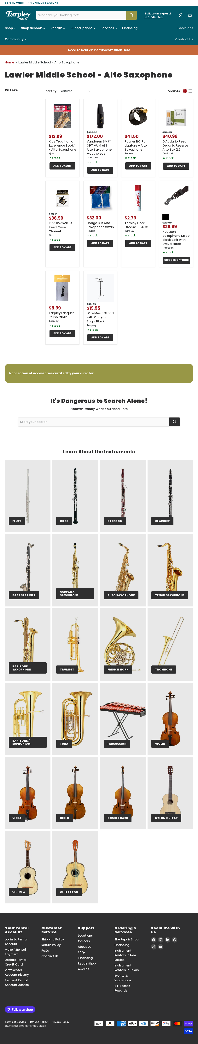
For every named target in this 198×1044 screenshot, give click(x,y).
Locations (185, 28)
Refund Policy (39, 1022)
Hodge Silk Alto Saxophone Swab (100, 225)
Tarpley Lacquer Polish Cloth (61, 315)
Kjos (51, 153)
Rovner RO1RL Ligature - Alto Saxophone (136, 145)
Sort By (50, 91)
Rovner (129, 153)
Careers (84, 941)
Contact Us (184, 39)
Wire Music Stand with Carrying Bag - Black (100, 317)
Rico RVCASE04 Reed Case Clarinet (61, 227)
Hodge (91, 231)
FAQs (45, 951)
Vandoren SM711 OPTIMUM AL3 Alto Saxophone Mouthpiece (99, 147)
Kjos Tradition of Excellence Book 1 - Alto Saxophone (62, 145)
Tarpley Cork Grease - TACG (136, 225)
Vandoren (93, 157)
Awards (83, 969)
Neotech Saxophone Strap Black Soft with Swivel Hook (176, 237)
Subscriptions (82, 28)
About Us (84, 947)
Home (9, 62)
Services (108, 28)
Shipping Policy (52, 939)
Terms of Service (15, 1022)
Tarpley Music (14, 3)
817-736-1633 (153, 17)
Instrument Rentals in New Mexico (125, 955)
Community (14, 39)
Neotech (167, 248)
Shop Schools (32, 28)
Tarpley (129, 231)
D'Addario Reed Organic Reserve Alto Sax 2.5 (175, 145)
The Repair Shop (126, 939)
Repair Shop (87, 963)
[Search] (131, 15)
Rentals (57, 28)
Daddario (168, 153)
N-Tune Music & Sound (42, 3)
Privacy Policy (60, 1022)
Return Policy (51, 945)
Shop (9, 28)
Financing (129, 28)
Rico (51, 235)
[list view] (190, 91)
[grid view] (185, 91)
